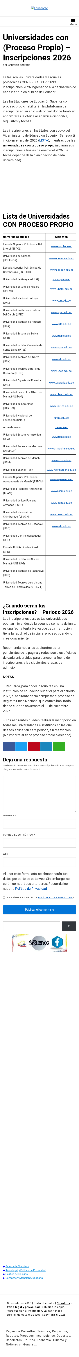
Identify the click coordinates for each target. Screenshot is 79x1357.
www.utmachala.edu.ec (61, 448)
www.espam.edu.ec (61, 479)
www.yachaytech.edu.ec (61, 469)
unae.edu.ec (61, 417)
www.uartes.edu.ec (61, 406)
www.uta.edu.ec (61, 324)
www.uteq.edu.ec (61, 371)
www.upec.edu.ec (61, 312)
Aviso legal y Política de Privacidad (26, 1270)
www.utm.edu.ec (61, 460)
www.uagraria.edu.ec (61, 382)
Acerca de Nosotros (17, 1266)
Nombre (9, 815)
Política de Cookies (17, 1274)
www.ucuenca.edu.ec (61, 258)
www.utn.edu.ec (61, 359)
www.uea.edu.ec (61, 436)
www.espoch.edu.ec (61, 270)
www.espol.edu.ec (61, 246)
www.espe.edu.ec (61, 502)
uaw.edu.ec (61, 427)
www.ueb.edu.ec (61, 335)
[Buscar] (69, 926)
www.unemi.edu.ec (61, 289)
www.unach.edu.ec (61, 514)
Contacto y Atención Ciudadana (24, 1277)
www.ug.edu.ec (61, 279)
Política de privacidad (55, 897)
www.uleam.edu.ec (61, 394)
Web (5, 854)
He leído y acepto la (40, 897)
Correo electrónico (19, 834)
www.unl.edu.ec (61, 300)
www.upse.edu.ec (61, 347)
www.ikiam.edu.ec (61, 491)
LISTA (43, 140)
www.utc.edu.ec (61, 526)
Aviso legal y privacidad (23, 1307)
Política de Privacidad (31, 889)
